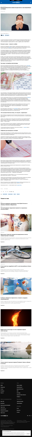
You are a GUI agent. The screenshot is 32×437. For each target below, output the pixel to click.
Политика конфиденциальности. (5, 426)
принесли (18, 182)
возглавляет (16, 108)
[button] (16, 81)
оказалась (28, 97)
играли (10, 47)
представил (28, 65)
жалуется (25, 127)
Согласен (28, 433)
